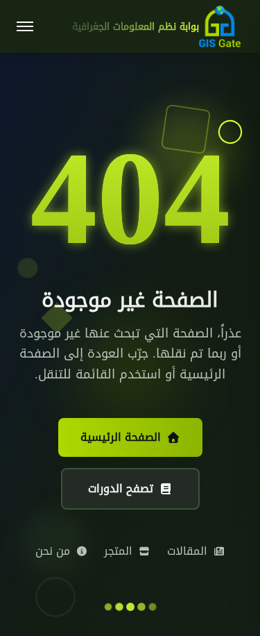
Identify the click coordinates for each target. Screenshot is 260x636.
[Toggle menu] (25, 26)
